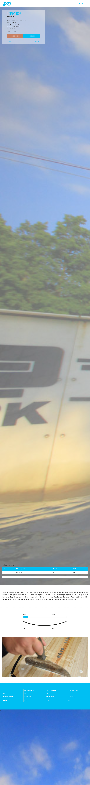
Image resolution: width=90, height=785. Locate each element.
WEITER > (37, 41)
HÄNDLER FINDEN (15, 36)
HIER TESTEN (31, 36)
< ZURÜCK (9, 41)
